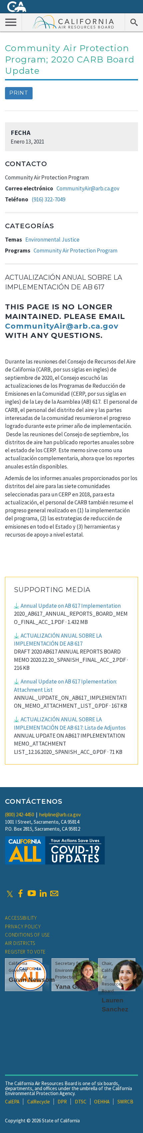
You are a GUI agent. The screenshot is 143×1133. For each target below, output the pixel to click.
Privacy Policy (23, 926)
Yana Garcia (73, 986)
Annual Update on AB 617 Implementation (71, 605)
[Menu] (11, 22)
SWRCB (125, 1101)
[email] (54, 893)
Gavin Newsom (32, 979)
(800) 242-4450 (19, 814)
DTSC (80, 1101)
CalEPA (12, 1101)
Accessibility (21, 918)
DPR (62, 1101)
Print (18, 93)
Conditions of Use (27, 935)
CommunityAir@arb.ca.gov (88, 188)
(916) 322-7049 (48, 199)
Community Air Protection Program (75, 250)
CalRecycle (38, 1101)
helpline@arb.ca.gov (60, 814)
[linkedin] (43, 893)
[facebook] (20, 893)
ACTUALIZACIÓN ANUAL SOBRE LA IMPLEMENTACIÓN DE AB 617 (58, 639)
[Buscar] (134, 22)
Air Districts (20, 943)
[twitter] (9, 893)
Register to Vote (25, 952)
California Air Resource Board (73, 21)
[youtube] (31, 893)
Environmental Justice (52, 239)
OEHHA (101, 1101)
